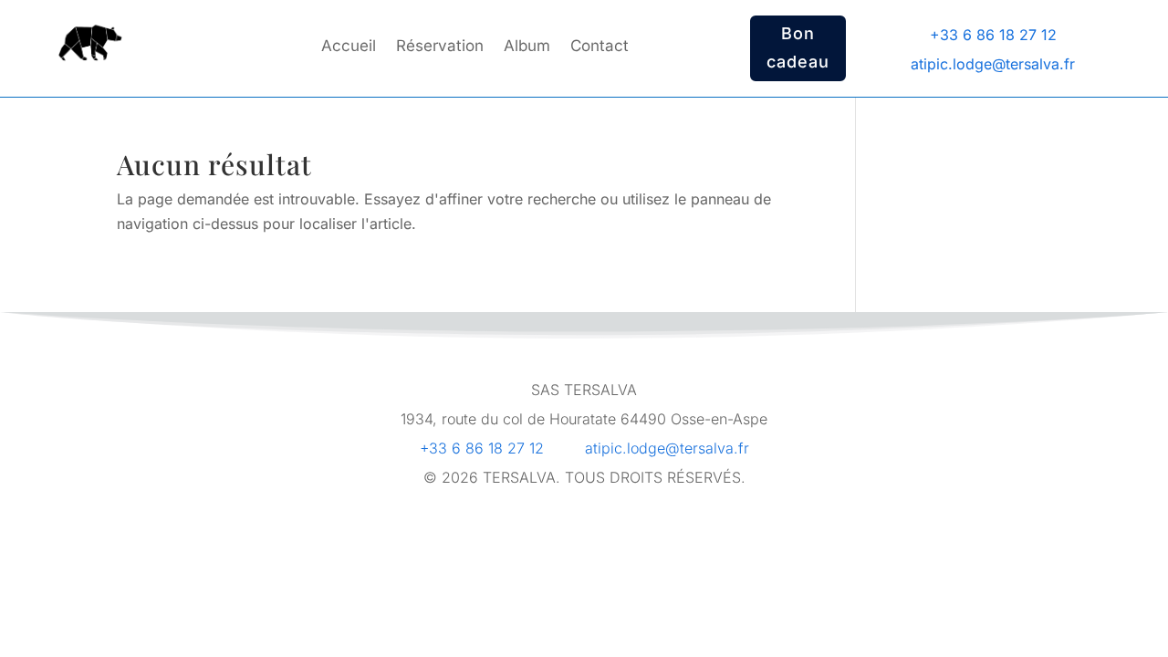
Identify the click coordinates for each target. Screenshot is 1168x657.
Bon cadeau (797, 47)
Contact (599, 47)
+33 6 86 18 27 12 (482, 448)
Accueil (348, 47)
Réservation (440, 47)
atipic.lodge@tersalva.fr (667, 448)
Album (527, 47)
